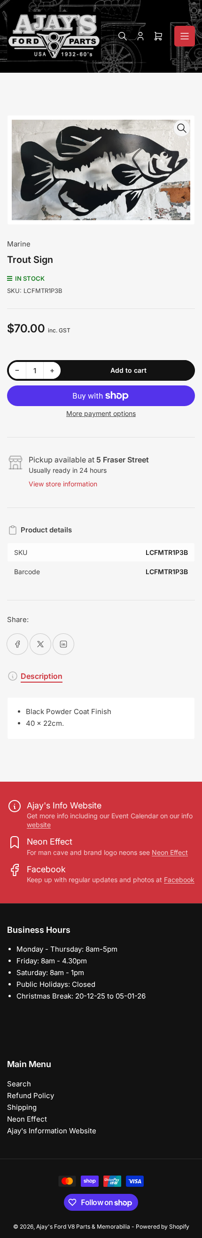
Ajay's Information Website (51, 1130)
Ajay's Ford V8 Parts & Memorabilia (83, 1226)
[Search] (122, 36)
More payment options (101, 413)
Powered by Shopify (162, 1226)
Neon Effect (170, 852)
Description (41, 676)
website (39, 825)
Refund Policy (30, 1095)
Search (19, 1083)
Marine (19, 243)
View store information (63, 484)
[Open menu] (184, 36)
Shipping (22, 1107)
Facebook (179, 880)
